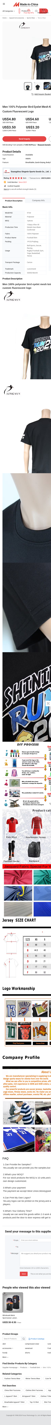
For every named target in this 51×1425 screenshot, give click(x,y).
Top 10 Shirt (34, 1402)
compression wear (32, 1344)
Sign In (6, 189)
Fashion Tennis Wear (12, 1378)
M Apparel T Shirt (28, 1396)
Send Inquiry (24, 139)
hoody (4, 1352)
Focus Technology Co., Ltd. (31, 1415)
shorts (27, 1352)
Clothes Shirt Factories (34, 1390)
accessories (7, 1348)
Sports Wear (31, 18)
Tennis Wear (42, 18)
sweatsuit (29, 1348)
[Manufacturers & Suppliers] (25, 4)
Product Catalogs (37, 1339)
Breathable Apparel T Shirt (14, 1402)
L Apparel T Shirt (10, 1396)
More (4, 1406)
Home (4, 18)
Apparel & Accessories (16, 18)
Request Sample (44, 145)
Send (24, 1274)
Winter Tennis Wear (33, 1378)
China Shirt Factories (12, 1390)
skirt (4, 1344)
